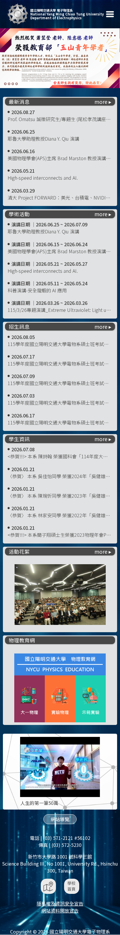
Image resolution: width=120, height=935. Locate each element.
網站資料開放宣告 (60, 910)
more (100, 101)
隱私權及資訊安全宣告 (60, 903)
